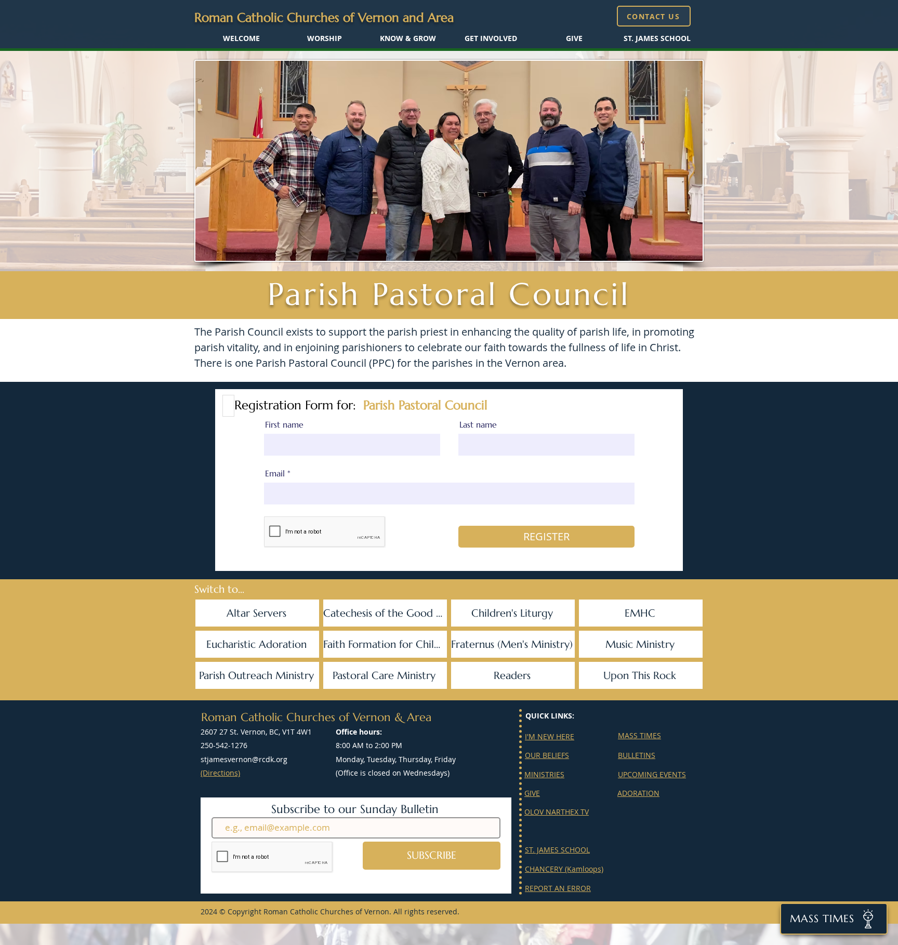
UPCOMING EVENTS (652, 774)
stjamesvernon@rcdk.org (244, 759)
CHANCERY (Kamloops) (564, 869)
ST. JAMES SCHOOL (557, 850)
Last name (478, 424)
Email (275, 473)
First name (284, 424)
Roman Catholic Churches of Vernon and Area (324, 17)
